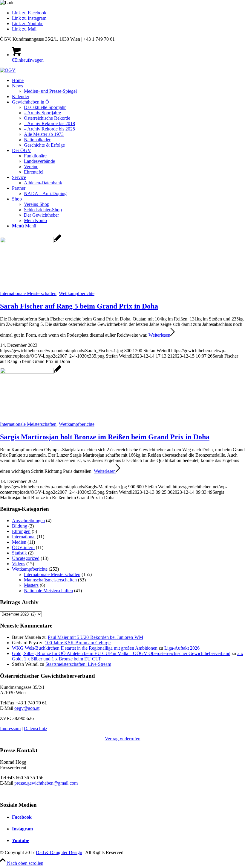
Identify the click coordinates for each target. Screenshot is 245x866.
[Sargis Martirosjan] (30, 372)
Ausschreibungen (28, 520)
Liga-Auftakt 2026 (182, 648)
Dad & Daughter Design (59, 852)
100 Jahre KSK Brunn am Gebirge (78, 642)
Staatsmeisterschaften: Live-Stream (78, 664)
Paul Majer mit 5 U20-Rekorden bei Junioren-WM (95, 637)
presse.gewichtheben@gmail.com (46, 783)
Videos (18, 563)
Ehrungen (21, 531)
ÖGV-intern (23, 547)
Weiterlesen (159, 335)
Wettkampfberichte (76, 293)
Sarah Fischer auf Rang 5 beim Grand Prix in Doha (79, 306)
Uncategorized (25, 558)
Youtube (20, 840)
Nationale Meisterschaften (48, 590)
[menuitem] (128, 80)
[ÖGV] (8, 70)
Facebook (22, 817)
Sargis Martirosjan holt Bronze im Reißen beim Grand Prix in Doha (104, 437)
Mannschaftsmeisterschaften (50, 579)
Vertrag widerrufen (122, 738)
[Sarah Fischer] (30, 241)
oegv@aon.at (26, 708)
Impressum (10, 728)
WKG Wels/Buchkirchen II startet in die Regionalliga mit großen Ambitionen (84, 648)
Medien (19, 542)
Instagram (22, 828)
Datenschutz (35, 728)
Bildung (19, 525)
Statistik (19, 552)
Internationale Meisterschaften (28, 293)
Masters (31, 585)
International (24, 536)
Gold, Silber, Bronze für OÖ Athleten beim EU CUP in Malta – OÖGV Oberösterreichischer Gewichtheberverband (121, 653)
